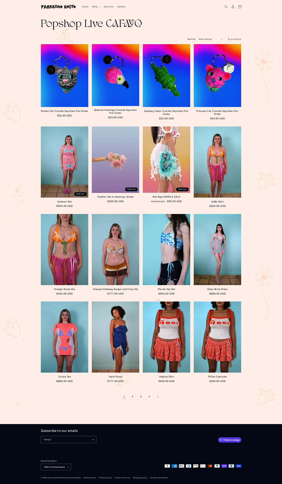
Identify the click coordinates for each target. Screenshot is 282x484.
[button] (96, 7)
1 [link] (124, 396)
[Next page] (157, 396)
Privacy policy (105, 478)
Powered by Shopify (71, 478)
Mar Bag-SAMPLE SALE (166, 196)
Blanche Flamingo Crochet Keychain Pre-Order (115, 111)
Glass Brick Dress (217, 289)
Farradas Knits (55, 478)
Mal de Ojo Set (166, 289)
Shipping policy (140, 478)
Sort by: (192, 39)
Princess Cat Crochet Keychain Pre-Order (217, 112)
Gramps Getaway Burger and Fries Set (115, 289)
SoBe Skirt (217, 201)
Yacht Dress (115, 376)
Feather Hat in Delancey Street (115, 196)
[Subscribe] (92, 439)
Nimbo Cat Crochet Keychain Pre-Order (64, 111)
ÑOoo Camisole (217, 376)
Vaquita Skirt (166, 376)
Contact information (159, 478)
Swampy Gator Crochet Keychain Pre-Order (166, 112)
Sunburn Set (64, 201)
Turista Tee (64, 376)
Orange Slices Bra (64, 289)
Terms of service (122, 478)
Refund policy (90, 478)
